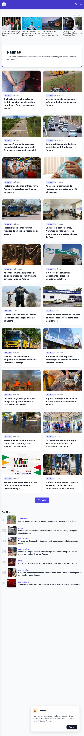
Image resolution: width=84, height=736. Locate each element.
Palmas (8, 95)
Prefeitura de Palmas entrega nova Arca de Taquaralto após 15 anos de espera (21, 189)
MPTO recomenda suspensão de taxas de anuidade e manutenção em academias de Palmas (20, 276)
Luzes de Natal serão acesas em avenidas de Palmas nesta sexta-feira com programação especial (20, 147)
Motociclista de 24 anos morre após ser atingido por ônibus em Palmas (61, 102)
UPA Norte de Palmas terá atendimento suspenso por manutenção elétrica (58, 276)
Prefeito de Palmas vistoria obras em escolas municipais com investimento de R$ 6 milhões (62, 485)
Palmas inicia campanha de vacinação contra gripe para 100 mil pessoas (61, 189)
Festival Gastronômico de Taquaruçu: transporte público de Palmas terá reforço (20, 359)
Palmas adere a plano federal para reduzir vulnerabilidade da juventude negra (20, 485)
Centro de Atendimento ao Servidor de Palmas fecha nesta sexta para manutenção (63, 318)
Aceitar (72, 727)
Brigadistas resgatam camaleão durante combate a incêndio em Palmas (61, 401)
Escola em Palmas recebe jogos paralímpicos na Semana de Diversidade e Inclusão (61, 443)
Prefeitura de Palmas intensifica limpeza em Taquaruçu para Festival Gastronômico (19, 443)
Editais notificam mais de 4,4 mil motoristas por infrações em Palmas (61, 147)
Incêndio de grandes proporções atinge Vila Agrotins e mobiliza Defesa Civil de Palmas (20, 401)
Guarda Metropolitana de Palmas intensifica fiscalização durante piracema (20, 318)
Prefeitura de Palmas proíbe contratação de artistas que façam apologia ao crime (62, 359)
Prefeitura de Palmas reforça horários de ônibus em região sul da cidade (21, 231)
